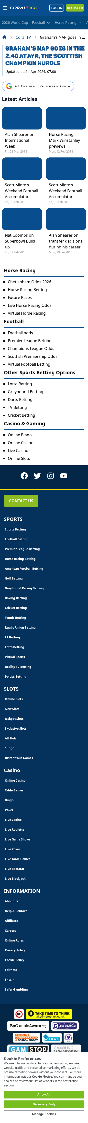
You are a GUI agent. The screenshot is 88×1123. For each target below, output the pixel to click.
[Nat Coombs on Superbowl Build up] (22, 219)
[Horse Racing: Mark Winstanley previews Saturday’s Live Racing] (66, 118)
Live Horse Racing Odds (30, 305)
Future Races (20, 297)
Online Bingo (20, 435)
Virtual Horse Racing (27, 313)
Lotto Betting (20, 384)
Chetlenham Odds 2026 (29, 281)
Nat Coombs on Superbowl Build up (20, 241)
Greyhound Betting (25, 391)
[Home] (4, 37)
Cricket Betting (21, 415)
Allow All (43, 1094)
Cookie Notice (42, 1076)
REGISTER (75, 7)
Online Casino (20, 442)
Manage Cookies (44, 1114)
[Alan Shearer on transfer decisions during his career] (66, 219)
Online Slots (19, 458)
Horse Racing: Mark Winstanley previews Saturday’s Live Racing (64, 140)
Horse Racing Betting (27, 289)
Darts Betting (20, 399)
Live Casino (18, 450)
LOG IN (57, 7)
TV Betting (17, 407)
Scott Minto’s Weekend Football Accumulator (21, 190)
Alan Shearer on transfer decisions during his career (65, 241)
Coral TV (23, 37)
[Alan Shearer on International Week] (22, 118)
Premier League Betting (30, 340)
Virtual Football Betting (29, 364)
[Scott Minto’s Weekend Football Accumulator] (22, 168)
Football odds (20, 333)
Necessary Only (44, 1104)
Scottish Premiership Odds (32, 356)
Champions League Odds (31, 348)
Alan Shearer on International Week (19, 140)
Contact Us (21, 500)
